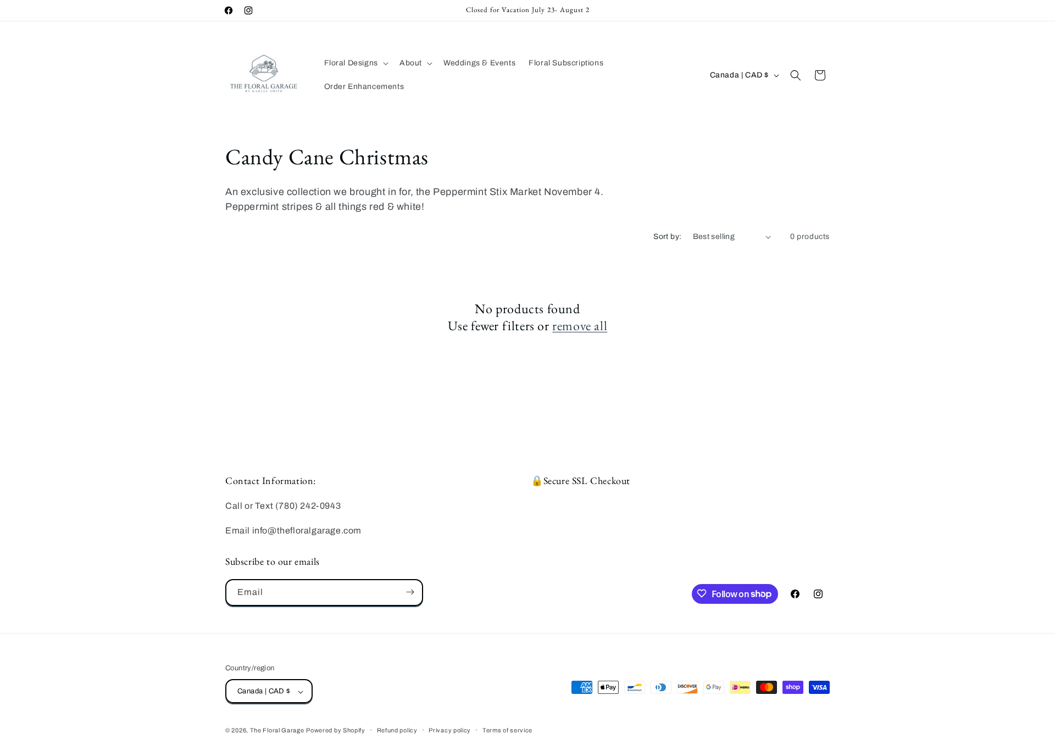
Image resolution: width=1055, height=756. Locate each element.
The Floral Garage (277, 730)
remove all (579, 326)
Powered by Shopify (335, 730)
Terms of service (507, 730)
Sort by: (667, 236)
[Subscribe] (410, 592)
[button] (355, 63)
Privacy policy (450, 730)
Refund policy (397, 730)
